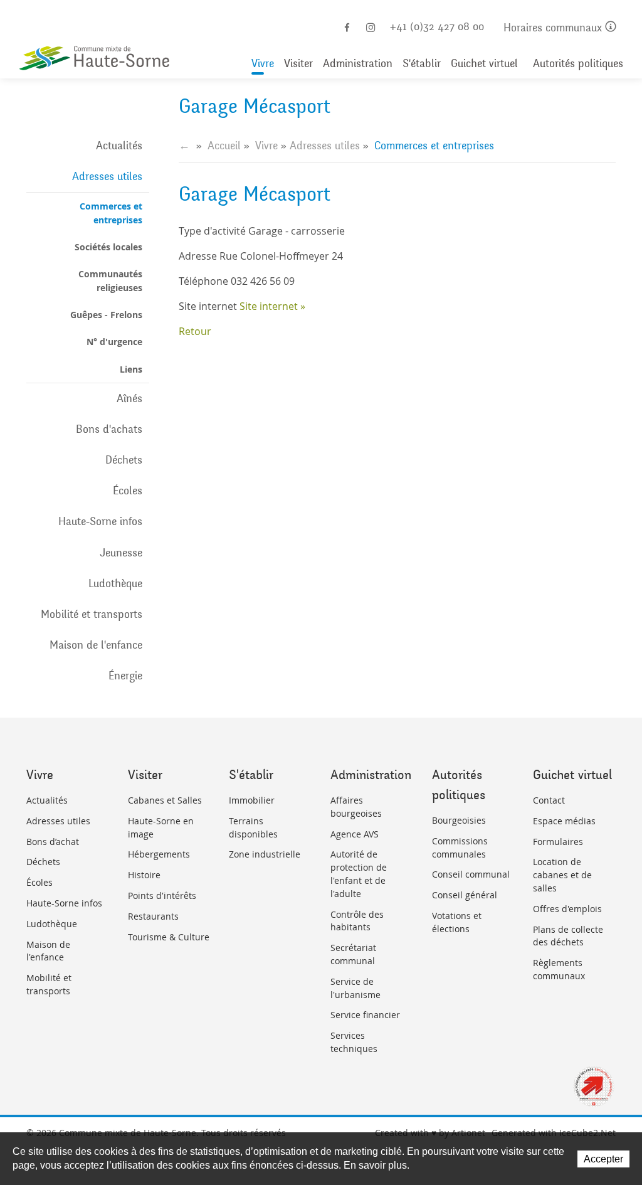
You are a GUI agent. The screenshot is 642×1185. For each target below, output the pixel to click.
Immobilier (252, 800)
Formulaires (558, 842)
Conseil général (464, 895)
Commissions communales (460, 847)
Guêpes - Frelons (106, 315)
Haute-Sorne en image (161, 827)
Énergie (125, 676)
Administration (357, 63)
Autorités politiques (578, 63)
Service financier (365, 1015)
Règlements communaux (559, 969)
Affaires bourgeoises (356, 806)
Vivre (262, 63)
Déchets (123, 460)
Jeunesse (121, 553)
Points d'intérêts (162, 895)
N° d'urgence (114, 342)
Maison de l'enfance (96, 645)
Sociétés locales (108, 247)
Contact (549, 800)
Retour (195, 331)
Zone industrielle (264, 854)
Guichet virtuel (484, 63)
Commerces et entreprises (111, 212)
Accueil (224, 145)
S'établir (422, 63)
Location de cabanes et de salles (562, 875)
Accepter (603, 1159)
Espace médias (564, 821)
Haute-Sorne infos (100, 521)
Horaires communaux (554, 28)
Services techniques (353, 1042)
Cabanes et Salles (165, 800)
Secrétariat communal (353, 954)
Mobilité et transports (91, 614)
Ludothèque (115, 583)
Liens (131, 369)
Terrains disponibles (253, 827)
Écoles (127, 490)
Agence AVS (354, 834)
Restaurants (153, 916)
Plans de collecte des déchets (568, 936)
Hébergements (159, 854)
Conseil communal (471, 874)
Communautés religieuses (110, 280)
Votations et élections (457, 922)
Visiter (298, 63)
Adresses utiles (107, 176)
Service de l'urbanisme (355, 988)
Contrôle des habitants (357, 920)
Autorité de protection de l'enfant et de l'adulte (358, 873)
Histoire (144, 875)
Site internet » (272, 306)
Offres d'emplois (567, 909)
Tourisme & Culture (168, 937)
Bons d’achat (52, 842)
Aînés (129, 398)
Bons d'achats (109, 429)
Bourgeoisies (459, 820)
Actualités (119, 145)
